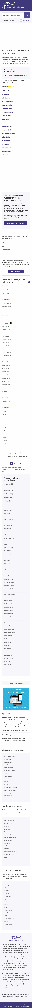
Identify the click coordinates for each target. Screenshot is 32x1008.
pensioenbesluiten (9, 595)
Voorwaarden (25, 1006)
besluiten (7, 544)
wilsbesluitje (8, 570)
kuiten (4, 447)
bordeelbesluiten (9, 623)
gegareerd (7, 762)
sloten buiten (6, 362)
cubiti (6, 782)
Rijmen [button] (27, 15)
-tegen (6, 921)
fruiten (4, 421)
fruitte (4, 424)
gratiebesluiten (9, 582)
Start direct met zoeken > (16, 223)
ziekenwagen (8, 793)
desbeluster (8, 652)
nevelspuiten (6, 116)
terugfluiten (5, 368)
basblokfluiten (6, 329)
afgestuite (5, 94)
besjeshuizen (8, 635)
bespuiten (7, 645)
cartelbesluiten (9, 579)
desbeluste (7, 648)
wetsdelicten (8, 563)
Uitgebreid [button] (26, 20)
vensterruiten (6, 148)
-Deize (6, 904)
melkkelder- (8, 823)
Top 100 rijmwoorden (16, 683)
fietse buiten (8, 655)
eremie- (6, 826)
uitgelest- (7, 829)
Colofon (17, 1006)
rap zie (6, 765)
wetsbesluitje (9, 494)
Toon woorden (16, 271)
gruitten (4, 440)
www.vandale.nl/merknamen (11, 990)
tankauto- (7, 846)
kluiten (4, 443)
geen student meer (10, 790)
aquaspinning (8, 767)
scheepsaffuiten (7, 130)
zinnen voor (17, 75)
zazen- (6, 857)
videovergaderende (10, 779)
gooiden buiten (6, 339)
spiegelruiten (6, 137)
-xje (5, 899)
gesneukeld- (8, 835)
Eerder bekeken (8, 20)
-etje (5, 907)
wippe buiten (6, 375)
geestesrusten (8, 658)
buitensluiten (6, 290)
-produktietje (8, 924)
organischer (8, 796)
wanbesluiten (8, 513)
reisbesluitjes (8, 532)
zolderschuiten (7, 155)
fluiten (4, 418)
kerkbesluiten (8, 507)
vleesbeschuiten (9, 589)
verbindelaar (8, 776)
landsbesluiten (8, 525)
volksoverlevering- (10, 851)
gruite (3, 431)
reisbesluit (7, 550)
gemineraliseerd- (9, 821)
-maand (6, 890)
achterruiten (6, 91)
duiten (4, 414)
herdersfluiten (7, 108)
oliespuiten (5, 119)
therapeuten (5, 371)
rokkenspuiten (7, 126)
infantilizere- (8, 840)
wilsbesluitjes (8, 535)
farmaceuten (6, 333)
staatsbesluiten (9, 519)
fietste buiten (8, 600)
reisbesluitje (8, 554)
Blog (5, 1006)
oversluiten (5, 293)
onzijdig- (7, 849)
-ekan (6, 893)
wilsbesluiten (8, 501)
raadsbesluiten (9, 528)
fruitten (4, 427)
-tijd (5, 902)
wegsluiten (7, 560)
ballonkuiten (5, 326)
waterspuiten (6, 151)
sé (5, 773)
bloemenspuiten (7, 105)
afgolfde (7, 759)
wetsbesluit (8, 497)
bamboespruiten (7, 101)
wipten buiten (6, 384)
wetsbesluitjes (9, 484)
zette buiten (5, 388)
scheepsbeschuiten (8, 133)
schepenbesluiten (9, 626)
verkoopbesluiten (9, 632)
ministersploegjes (9, 756)
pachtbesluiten (8, 613)
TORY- (6, 860)
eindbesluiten (8, 547)
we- (3, 242)
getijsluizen (7, 661)
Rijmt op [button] (5, 15)
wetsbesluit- (6, 249)
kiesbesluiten (8, 510)
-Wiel (6, 887)
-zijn (5, 916)
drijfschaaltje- (8, 854)
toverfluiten (6, 140)
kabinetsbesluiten (9, 538)
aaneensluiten (6, 401)
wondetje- (7, 843)
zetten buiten (6, 391)
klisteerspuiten (6, 349)
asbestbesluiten (9, 576)
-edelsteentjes (8, 918)
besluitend (7, 642)
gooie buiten (5, 342)
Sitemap (10, 1006)
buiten (4, 411)
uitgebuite (5, 144)
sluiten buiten (6, 365)
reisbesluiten (8, 490)
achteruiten (5, 320)
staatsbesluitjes (9, 629)
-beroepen (7, 885)
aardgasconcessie (10, 787)
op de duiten (7, 355)
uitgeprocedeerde (10, 770)
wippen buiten (6, 378)
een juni (6, 784)
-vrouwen (7, 896)
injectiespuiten (6, 303)
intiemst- (7, 832)
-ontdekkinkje (8, 913)
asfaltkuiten (6, 98)
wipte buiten (5, 381)
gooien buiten (6, 346)
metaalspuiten (6, 352)
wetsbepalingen (9, 617)
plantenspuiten (7, 123)
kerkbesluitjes (8, 607)
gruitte (4, 437)
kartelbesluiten (9, 585)
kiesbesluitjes (8, 610)
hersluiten (7, 668)
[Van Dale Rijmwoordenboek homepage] (9, 4)
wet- (3, 246)
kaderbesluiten (9, 604)
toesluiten (7, 557)
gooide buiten (6, 336)
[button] (29, 282)
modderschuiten (7, 112)
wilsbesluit (7, 567)
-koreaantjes (8, 910)
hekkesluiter (8, 665)
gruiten (4, 434)
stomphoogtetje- (9, 837)
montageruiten (6, 306)
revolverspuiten (6, 310)
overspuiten (5, 359)
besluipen (7, 639)
